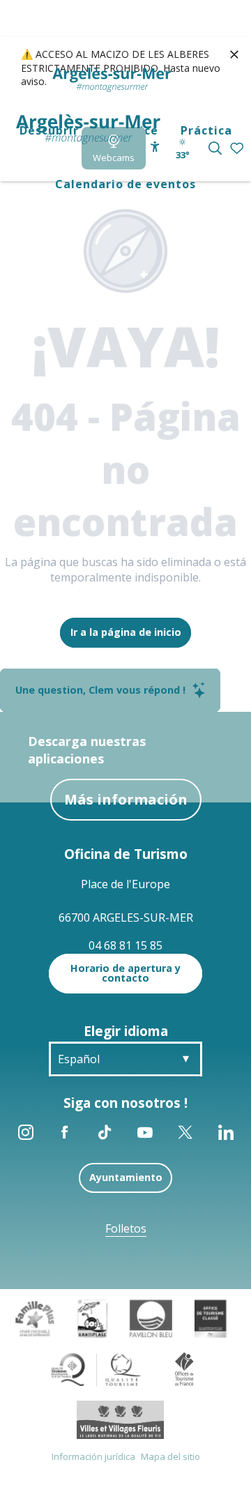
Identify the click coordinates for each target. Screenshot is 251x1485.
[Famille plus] (35, 1317)
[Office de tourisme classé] (210, 1317)
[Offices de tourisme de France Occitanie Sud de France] (96, 1368)
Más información (126, 799)
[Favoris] (238, 148)
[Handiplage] (92, 1317)
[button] (215, 148)
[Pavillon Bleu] (151, 1317)
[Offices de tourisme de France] (184, 1368)
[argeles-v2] (88, 129)
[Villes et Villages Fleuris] (120, 1418)
